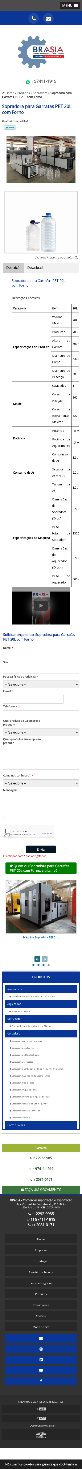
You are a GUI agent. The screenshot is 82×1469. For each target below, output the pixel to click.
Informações (41, 1305)
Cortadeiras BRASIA (20, 1117)
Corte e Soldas (16, 1125)
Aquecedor (14, 1004)
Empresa (41, 1250)
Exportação (41, 1261)
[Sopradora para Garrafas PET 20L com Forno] (41, 159)
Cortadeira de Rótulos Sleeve (25, 1055)
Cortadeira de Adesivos (22, 1048)
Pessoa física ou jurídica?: (20, 676)
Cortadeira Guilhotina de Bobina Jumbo (30, 1075)
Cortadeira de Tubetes (22, 1061)
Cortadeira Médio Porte (22, 1082)
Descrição (13, 267)
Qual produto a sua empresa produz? (21, 722)
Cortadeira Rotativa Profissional (26, 1110)
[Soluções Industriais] (41, 1434)
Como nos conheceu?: (18, 775)
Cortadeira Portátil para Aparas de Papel (30, 1096)
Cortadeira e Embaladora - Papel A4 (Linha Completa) (37, 1068)
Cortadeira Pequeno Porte (24, 1089)
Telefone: (10, 706)
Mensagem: (11, 790)
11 (43, 81)
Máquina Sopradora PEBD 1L (41, 937)
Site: (6, 662)
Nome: (8, 648)
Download (35, 267)
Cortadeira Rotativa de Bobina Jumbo (29, 1103)
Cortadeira (13, 1033)
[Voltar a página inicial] (41, 49)
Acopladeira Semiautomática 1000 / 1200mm (33, 996)
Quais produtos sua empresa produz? (22, 741)
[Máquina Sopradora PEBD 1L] (41, 906)
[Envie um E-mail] (48, 18)
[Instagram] (41, 1349)
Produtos (41, 977)
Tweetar (10, 127)
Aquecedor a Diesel (20, 1011)
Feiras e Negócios (41, 1283)
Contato (41, 1316)
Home (41, 1239)
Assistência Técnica (41, 1272)
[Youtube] (41, 1370)
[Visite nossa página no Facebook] (41, 1381)
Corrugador (14, 1019)
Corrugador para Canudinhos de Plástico (31, 1026)
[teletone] (33, 18)
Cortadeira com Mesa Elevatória (26, 1041)
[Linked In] (41, 1360)
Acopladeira (14, 989)
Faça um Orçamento (43, 1189)
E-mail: (8, 691)
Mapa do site (41, 1327)
